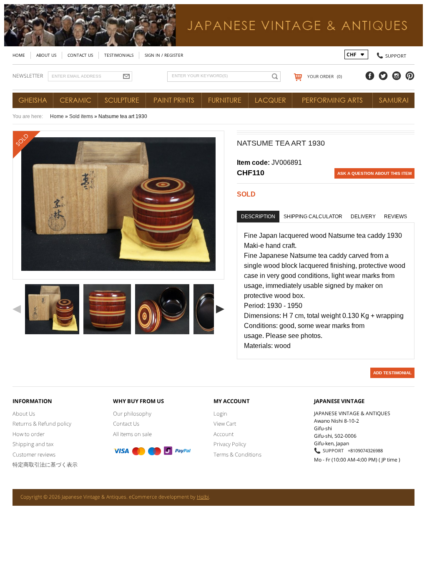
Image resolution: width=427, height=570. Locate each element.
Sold (246, 194)
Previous (17, 309)
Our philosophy (132, 413)
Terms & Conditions (237, 454)
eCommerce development (159, 496)
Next (220, 309)
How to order (29, 434)
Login (220, 413)
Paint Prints (173, 100)
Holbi (203, 496)
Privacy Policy (230, 444)
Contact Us (80, 55)
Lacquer (270, 100)
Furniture (224, 100)
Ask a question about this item (374, 173)
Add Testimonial (392, 373)
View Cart (225, 423)
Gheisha (32, 100)
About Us (46, 55)
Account (224, 434)
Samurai (394, 100)
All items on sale (132, 434)
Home (19, 55)
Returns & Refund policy (42, 423)
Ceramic (75, 100)
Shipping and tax (33, 444)
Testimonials (118, 55)
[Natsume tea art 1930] (52, 309)
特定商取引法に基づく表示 (45, 464)
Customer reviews (34, 454)
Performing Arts (332, 100)
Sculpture (122, 100)
